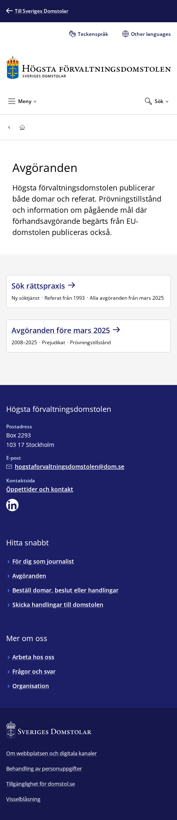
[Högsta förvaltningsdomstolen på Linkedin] (12, 505)
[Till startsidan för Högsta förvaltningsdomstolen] (88, 67)
